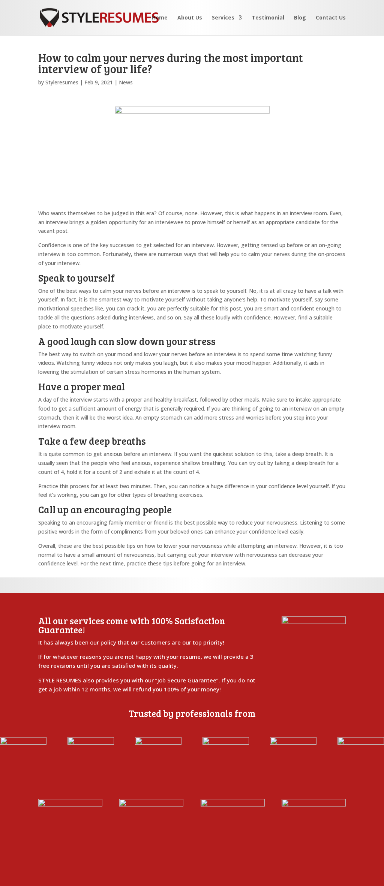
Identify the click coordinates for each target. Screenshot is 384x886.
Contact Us (331, 18)
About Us (189, 18)
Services (223, 18)
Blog (300, 18)
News (126, 82)
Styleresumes (61, 82)
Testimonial (268, 18)
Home (160, 18)
